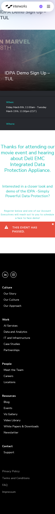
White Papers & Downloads (21, 426)
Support (9, 452)
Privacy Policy (11, 471)
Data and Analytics (15, 332)
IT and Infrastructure (17, 338)
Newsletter (11, 432)
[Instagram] (13, 277)
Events (8, 408)
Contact (7, 446)
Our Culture (11, 300)
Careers (8, 376)
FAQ (5, 485)
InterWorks (17, 7)
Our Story (10, 293)
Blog (7, 402)
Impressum (9, 492)
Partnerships (12, 350)
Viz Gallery (10, 414)
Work (5, 319)
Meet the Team (13, 370)
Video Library (12, 420)
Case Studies (12, 344)
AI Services (11, 326)
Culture (7, 287)
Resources (9, 396)
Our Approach (12, 306)
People (7, 364)
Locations (9, 382)
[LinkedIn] (5, 277)
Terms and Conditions (16, 478)
